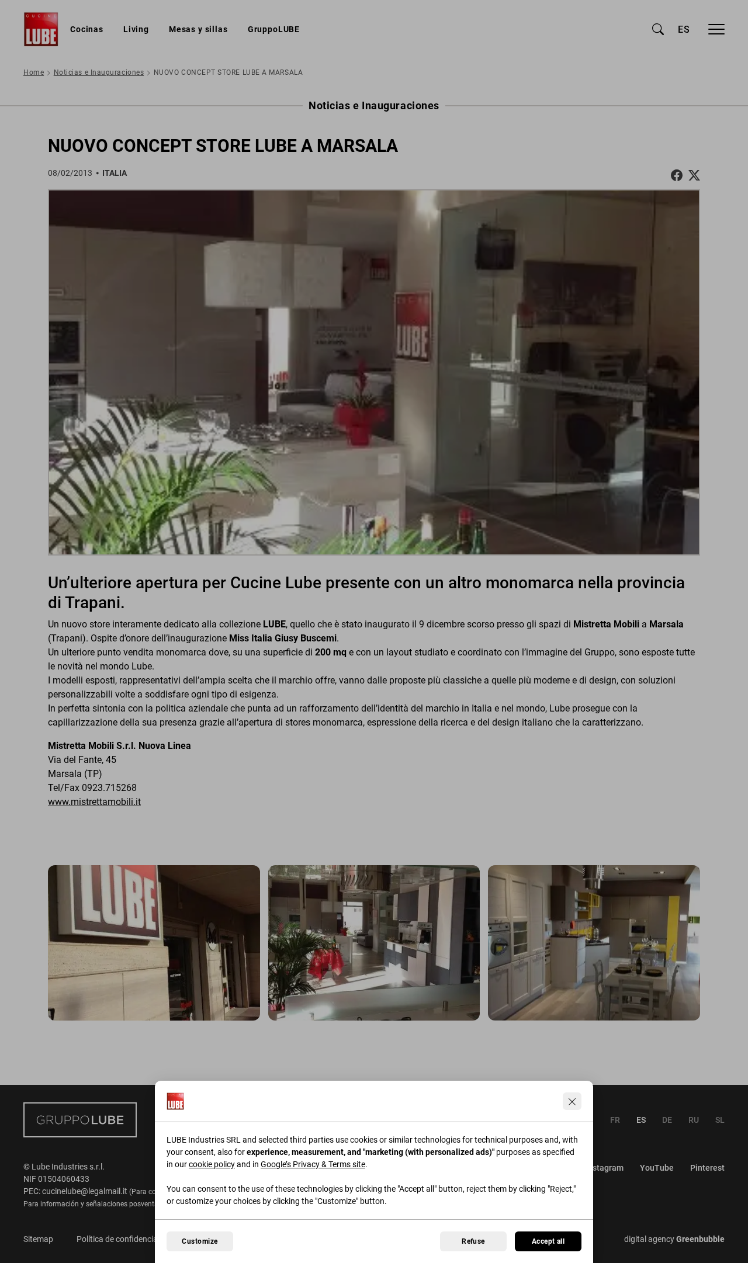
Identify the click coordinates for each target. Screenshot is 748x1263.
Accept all (548, 1241)
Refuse (473, 1241)
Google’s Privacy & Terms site (313, 1164)
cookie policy (212, 1164)
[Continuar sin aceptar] (572, 1101)
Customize (199, 1241)
